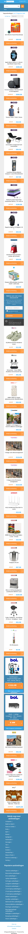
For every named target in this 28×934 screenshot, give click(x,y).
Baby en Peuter (9, 855)
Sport (6, 832)
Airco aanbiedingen (10, 876)
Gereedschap (8, 852)
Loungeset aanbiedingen (12, 883)
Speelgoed (8, 837)
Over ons (14, 924)
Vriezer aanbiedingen (11, 918)
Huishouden (8, 839)
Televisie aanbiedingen (11, 870)
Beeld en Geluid (9, 824)
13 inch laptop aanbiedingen (12, 889)
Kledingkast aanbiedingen (12, 913)
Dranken (7, 850)
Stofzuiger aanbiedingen (12, 881)
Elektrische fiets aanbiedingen (13, 901)
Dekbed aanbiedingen (11, 896)
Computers (8, 821)
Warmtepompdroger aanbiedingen (10, 910)
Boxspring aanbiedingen (11, 916)
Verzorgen (8, 842)
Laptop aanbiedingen (11, 878)
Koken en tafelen (10, 826)
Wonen (7, 834)
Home (5, 9)
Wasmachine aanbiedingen (12, 873)
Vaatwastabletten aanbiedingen (13, 904)
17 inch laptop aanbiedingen (12, 894)
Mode (6, 829)
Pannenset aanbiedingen (12, 886)
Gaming (7, 860)
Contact (14, 928)
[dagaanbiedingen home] (8, 2)
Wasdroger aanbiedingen (12, 907)
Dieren (7, 847)
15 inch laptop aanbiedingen (12, 891)
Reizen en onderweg (10, 857)
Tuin (6, 844)
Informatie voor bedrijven (14, 926)
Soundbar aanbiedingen (11, 899)
